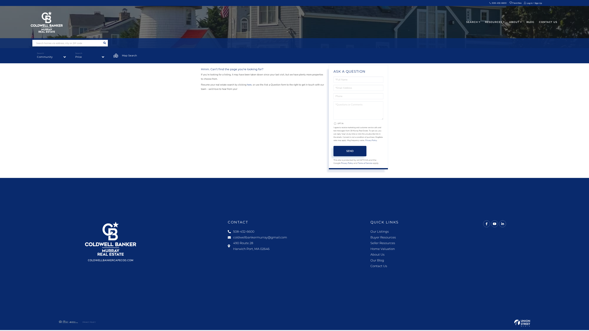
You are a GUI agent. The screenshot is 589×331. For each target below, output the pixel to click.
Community (45, 56)
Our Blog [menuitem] (377, 260)
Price (78, 56)
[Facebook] (486, 224)
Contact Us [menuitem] (548, 22)
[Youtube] (494, 224)
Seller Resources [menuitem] (382, 243)
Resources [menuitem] (493, 22)
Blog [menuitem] (530, 22)
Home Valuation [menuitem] (382, 249)
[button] (104, 43)
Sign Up (538, 3)
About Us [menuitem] (377, 254)
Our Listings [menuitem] (379, 231)
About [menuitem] (514, 22)
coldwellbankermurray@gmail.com (260, 237)
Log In (530, 3)
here (249, 84)
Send (350, 151)
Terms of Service (365, 163)
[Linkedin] (502, 224)
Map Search (129, 55)
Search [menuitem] (472, 22)
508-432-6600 (498, 3)
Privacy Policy (371, 140)
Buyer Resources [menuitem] (383, 237)
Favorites (517, 3)
